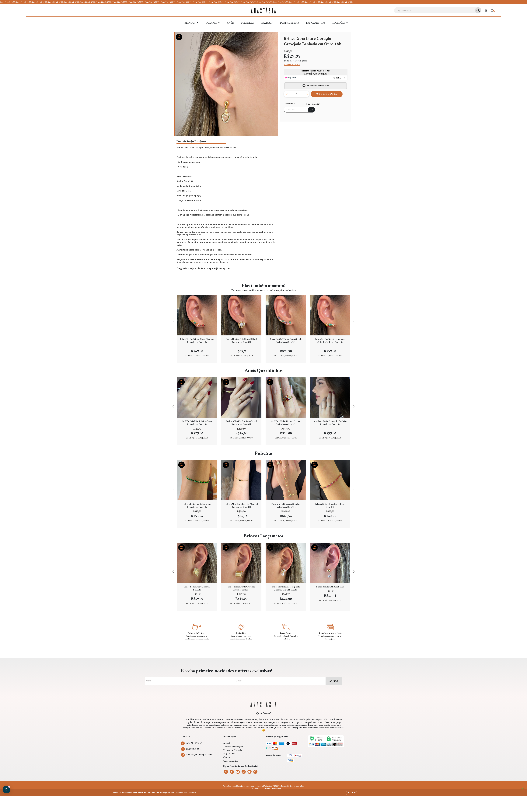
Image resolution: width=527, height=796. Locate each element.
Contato (227, 757)
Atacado (227, 742)
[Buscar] (478, 10)
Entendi (351, 793)
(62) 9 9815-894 (193, 748)
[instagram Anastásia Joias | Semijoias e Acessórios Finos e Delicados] (226, 772)
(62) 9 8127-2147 (194, 742)
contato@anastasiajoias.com (199, 754)
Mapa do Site (229, 753)
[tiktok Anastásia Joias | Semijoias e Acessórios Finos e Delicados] (244, 772)
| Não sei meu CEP (313, 104)
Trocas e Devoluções (233, 746)
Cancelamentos (230, 760)
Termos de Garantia (232, 750)
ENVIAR (334, 680)
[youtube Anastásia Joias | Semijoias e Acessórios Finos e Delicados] (238, 772)
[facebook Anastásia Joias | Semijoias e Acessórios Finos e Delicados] (232, 772)
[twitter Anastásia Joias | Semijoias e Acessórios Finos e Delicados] (249, 772)
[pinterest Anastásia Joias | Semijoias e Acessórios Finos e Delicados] (255, 772)
